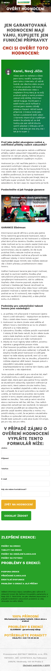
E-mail (4, 479)
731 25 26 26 (44, 4)
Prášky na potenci (11, 558)
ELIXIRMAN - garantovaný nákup (25, 629)
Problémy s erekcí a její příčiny (19, 583)
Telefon (4, 468)
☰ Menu (5, 2)
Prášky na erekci (10, 546)
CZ (44, 1)
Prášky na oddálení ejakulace (18, 554)
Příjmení (5, 458)
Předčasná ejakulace (13, 575)
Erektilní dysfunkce (12, 579)
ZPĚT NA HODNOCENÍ (18, 504)
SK (48, 1)
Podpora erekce (10, 571)
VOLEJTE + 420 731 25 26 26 (25, 638)
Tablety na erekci (11, 550)
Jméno (4, 448)
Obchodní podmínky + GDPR (36, 665)
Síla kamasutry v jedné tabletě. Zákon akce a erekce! (25, 620)
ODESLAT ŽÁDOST (16, 515)
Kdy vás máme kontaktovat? (13, 489)
